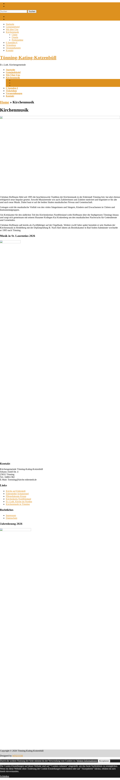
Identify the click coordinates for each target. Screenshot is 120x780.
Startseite (10, 24)
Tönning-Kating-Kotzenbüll (28, 57)
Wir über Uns (12, 29)
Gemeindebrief (13, 27)
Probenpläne (17, 40)
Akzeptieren (104, 761)
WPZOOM (17, 755)
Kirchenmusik (12, 32)
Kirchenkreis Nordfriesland (18, 499)
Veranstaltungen (13, 48)
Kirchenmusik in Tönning (18, 504)
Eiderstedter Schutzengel (17, 493)
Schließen (4, 776)
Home (4, 102)
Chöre (14, 34)
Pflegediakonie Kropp (16, 496)
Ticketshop (11, 45)
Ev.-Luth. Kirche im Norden (19, 501)
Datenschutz (11, 6)
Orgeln (15, 37)
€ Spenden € (11, 42)
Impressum (11, 3)
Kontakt (9, 50)
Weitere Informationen (87, 761)
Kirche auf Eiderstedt (15, 491)
